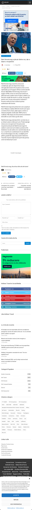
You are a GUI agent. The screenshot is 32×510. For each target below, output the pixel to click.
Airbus (27, 407)
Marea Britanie (5, 424)
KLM (13, 421)
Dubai (17, 415)
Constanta (4, 415)
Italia (9, 421)
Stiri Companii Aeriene (6, 384)
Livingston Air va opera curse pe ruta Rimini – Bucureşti (8, 187)
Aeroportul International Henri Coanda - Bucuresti (13, 407)
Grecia (20, 418)
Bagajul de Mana (17, 474)
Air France (4, 410)
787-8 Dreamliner (13, 402)
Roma (3, 427)
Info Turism (4, 377)
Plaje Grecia (4, 446)
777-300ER (4, 402)
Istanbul (3, 421)
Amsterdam (11, 410)
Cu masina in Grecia (20, 462)
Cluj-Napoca (26, 413)
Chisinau (19, 413)
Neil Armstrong (8, 169)
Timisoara (9, 429)
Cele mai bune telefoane (9, 476)
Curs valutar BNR (8, 469)
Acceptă (16, 495)
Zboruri (3, 387)
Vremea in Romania (23, 467)
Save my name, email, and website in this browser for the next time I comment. (15, 228)
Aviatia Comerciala (6, 56)
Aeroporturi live (6, 471)
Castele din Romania (6, 455)
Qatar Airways (24, 424)
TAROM (3, 429)
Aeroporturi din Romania (10, 467)
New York (13, 424)
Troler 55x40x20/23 (25, 471)
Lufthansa (23, 421)
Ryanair (14, 427)
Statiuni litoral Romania (6, 451)
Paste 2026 (26, 474)
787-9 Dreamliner (23, 402)
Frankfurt (4, 418)
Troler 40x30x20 (7, 474)
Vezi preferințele (16, 504)
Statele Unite (26, 427)
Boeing (23, 410)
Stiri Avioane (4, 380)
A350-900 (15, 404)
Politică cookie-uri (11, 508)
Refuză (16, 499)
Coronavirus (11, 415)
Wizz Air (4, 432)
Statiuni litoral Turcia (21, 464)
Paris (18, 424)
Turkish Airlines (17, 429)
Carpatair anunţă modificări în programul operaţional (24, 187)
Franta (9, 418)
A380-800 (22, 404)
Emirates (23, 415)
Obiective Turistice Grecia (7, 444)
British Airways (5, 413)
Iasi (25, 418)
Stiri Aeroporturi (5, 391)
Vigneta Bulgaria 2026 (23, 476)
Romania (9, 427)
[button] (29, 478)
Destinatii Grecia (9, 464)
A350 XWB (8, 404)
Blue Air (18, 410)
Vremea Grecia (10, 462)
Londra (17, 421)
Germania (15, 418)
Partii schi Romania (5, 453)
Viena (24, 429)
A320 (3, 404)
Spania (19, 427)
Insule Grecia (4, 447)
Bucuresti (13, 413)
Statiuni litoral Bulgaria (6, 449)
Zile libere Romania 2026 (21, 469)
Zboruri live (15, 471)
